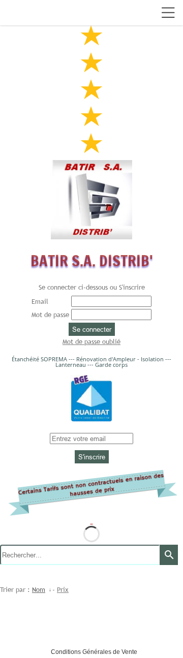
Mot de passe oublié (91, 341)
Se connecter (91, 329)
